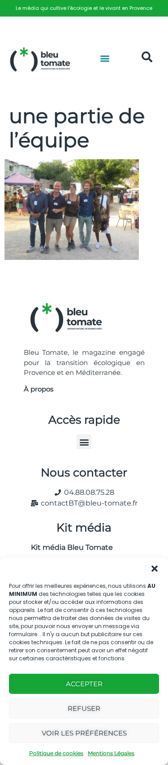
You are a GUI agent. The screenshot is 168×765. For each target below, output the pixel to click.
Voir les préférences (84, 733)
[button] (154, 568)
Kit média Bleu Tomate (68, 547)
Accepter (84, 684)
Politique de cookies (56, 753)
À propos (38, 389)
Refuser (84, 708)
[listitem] (84, 8)
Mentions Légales (111, 753)
